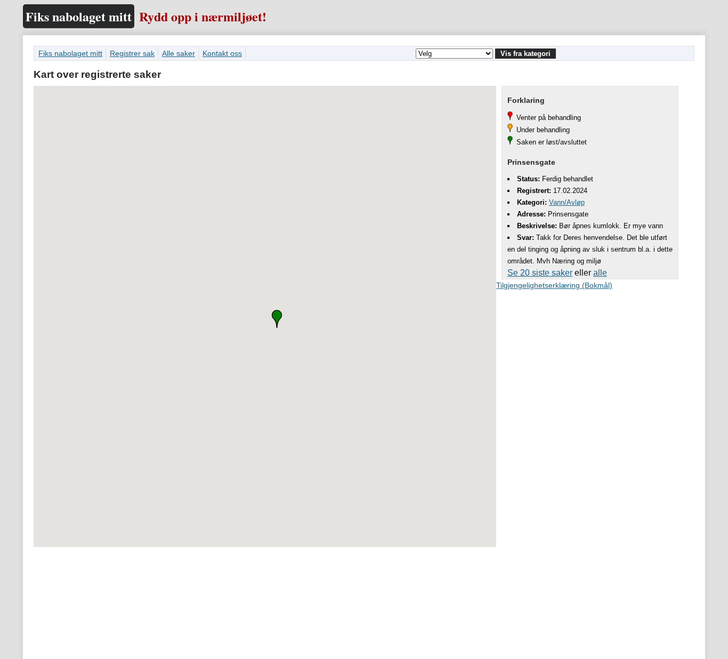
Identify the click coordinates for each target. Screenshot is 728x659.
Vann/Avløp (567, 202)
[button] (276, 319)
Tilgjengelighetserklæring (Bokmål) (554, 285)
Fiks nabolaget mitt (79, 16)
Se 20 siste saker (539, 272)
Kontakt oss (222, 53)
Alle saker (178, 53)
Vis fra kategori (525, 54)
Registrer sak (132, 53)
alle (600, 272)
